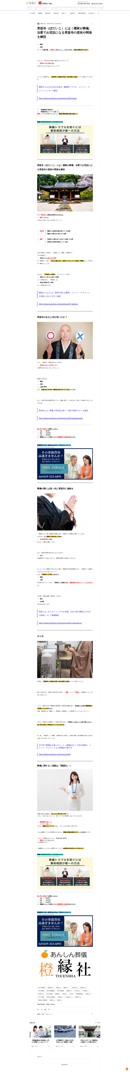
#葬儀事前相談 (79, 993)
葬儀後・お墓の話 (50, 1004)
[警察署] (65, 1031)
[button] (98, 13)
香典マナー (64, 13)
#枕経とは (59, 1000)
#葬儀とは (58, 987)
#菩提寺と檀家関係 (42, 1000)
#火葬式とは (41, 993)
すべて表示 (97, 1022)
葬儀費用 (40, 13)
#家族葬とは (50, 987)
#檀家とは (60, 997)
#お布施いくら (69, 997)
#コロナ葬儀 (41, 997)
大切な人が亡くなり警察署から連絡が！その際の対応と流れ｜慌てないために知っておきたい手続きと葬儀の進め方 (89, 1041)
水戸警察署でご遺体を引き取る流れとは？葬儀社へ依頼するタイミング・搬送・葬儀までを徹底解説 (65, 1041)
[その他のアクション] (92, 24)
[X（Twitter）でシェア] (41, 1009)
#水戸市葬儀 (41, 990)
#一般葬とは (85, 990)
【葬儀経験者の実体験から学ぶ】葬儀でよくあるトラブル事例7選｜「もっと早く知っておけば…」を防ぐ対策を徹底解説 (40, 1041)
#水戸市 (72, 993)
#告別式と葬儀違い (51, 997)
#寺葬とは (88, 993)
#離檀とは (52, 1000)
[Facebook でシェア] (38, 1009)
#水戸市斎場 (49, 993)
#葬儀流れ (57, 993)
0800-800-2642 (85, 3)
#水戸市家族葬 (41, 987)
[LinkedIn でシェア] (45, 1009)
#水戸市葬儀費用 (51, 990)
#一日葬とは (77, 990)
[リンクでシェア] (49, 1009)
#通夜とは (69, 990)
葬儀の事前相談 (82, 13)
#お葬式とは (75, 987)
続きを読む (91, 13)
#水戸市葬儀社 (60, 990)
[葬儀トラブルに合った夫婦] (40, 1031)
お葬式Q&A (56, 13)
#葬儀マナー (66, 987)
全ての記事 (32, 13)
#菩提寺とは (78, 997)
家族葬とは (72, 13)
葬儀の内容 (47, 13)
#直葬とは (64, 993)
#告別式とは (83, 987)
